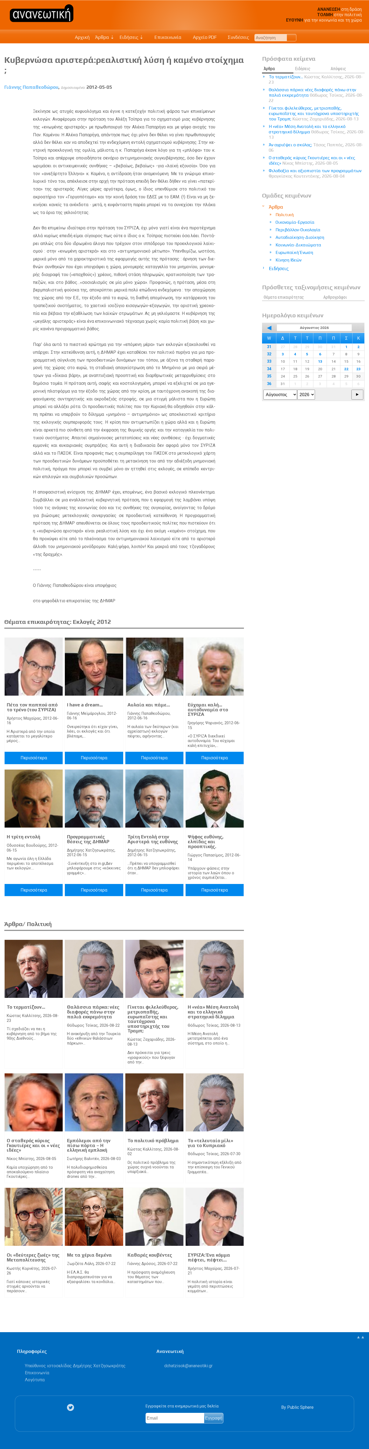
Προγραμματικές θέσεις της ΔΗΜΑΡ (88, 839)
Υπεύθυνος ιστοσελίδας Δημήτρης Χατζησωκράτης (75, 1365)
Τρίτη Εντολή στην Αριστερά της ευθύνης (153, 839)
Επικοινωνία (167, 37)
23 (358, 369)
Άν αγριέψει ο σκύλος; (316, 147)
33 (269, 361)
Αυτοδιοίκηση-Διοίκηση (300, 237)
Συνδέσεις (238, 37)
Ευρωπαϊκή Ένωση (294, 252)
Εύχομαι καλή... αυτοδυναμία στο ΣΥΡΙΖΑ (208, 709)
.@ (188, 1365)
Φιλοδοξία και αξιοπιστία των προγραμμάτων (315, 173)
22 (346, 369)
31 (269, 347)
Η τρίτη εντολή (23, 836)
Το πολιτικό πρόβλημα (153, 1140)
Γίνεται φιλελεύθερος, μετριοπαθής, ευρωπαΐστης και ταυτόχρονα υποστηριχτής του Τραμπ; (153, 1018)
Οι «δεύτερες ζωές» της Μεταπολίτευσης (33, 1257)
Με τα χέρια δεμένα (89, 1255)
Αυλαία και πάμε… (149, 705)
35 (269, 376)
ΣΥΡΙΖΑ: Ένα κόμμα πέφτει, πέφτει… (209, 1257)
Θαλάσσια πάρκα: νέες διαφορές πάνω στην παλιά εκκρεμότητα (93, 1011)
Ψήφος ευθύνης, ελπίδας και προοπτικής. (206, 841)
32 (269, 354)
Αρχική (82, 37)
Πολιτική (285, 214)
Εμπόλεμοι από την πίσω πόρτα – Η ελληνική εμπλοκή (88, 1145)
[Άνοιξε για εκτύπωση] (230, 100)
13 (320, 361)
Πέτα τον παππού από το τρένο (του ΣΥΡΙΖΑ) (32, 707)
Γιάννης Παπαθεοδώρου (31, 87)
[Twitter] (71, 1407)
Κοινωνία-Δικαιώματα (298, 244)
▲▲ (360, 1336)
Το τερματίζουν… (26, 1007)
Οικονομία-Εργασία (295, 222)
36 (269, 384)
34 (269, 369)
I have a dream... (85, 705)
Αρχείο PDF (204, 37)
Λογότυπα (35, 1379)
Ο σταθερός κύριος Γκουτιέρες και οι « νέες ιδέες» (33, 1145)
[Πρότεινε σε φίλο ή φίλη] (240, 100)
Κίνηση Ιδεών (288, 260)
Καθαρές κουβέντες (150, 1255)
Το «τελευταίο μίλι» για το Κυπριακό (210, 1143)
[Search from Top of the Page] (291, 37)
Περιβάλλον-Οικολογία (298, 229)
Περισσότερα (34, 757)
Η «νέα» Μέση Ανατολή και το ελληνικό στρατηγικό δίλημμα (213, 1011)
